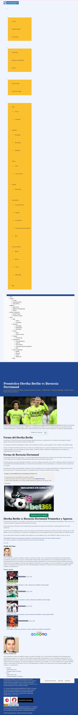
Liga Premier (15, 52)
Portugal (14, 184)
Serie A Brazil (18, 220)
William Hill (18, 274)
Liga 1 (16, 166)
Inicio (10, 8)
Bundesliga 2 (18, 142)
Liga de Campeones (13, 78)
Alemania (14, 130)
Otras (10, 102)
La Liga (14, 21)
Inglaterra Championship (18, 60)
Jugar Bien (60, 680)
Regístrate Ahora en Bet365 (39, 515)
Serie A (17, 111)
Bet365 (17, 251)
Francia (14, 161)
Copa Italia (17, 119)
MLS (16, 236)
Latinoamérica (15, 200)
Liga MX (17, 212)
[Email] (40, 634)
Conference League (16, 91)
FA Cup (14, 68)
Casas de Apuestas (16, 246)
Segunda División (16, 29)
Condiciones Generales (50, 680)
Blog (13, 285)
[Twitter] (35, 634)
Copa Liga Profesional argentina (22, 228)
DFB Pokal (17, 150)
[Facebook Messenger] (45, 634)
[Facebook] (32, 634)
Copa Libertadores (19, 204)
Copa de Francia (19, 173)
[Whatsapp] (37, 634)
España (10, 16)
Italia (13, 106)
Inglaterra (11, 47)
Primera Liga (18, 189)
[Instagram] (43, 634)
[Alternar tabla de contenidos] (44, 433)
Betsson (17, 259)
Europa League (15, 83)
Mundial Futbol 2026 (23, 621)
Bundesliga (17, 135)
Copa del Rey (15, 36)
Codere (17, 267)
